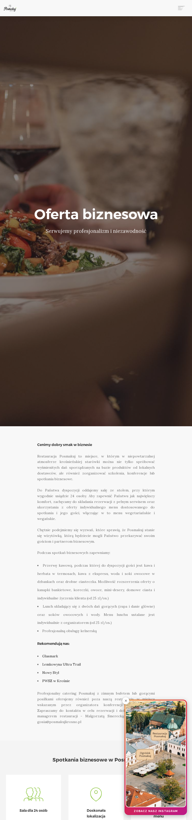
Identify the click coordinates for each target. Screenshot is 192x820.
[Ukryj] (125, 700)
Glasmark (50, 656)
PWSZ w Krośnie (56, 681)
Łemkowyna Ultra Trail (61, 664)
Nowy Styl (50, 672)
